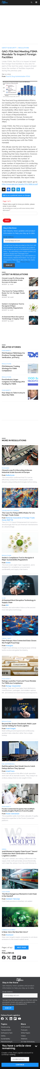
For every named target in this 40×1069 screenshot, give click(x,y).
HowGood (9, 935)
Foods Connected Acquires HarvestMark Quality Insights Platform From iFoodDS (18, 810)
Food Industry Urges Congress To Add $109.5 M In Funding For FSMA (13, 382)
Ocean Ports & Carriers (10, 510)
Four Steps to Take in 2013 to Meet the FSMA (13, 394)
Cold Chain (6, 891)
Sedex (8, 563)
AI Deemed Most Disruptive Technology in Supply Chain (13, 318)
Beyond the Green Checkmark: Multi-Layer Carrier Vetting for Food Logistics (19, 725)
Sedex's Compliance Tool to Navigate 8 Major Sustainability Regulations (13, 306)
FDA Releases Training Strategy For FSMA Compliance (11, 368)
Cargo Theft (6, 638)
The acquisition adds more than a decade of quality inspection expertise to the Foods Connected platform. (20, 818)
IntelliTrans (10, 771)
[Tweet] (18, 189)
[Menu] (36, 2)
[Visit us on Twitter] (9, 957)
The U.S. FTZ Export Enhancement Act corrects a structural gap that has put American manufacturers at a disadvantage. (20, 524)
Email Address (9, 237)
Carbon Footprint (8, 929)
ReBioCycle (10, 475)
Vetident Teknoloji (13, 899)
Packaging (5, 468)
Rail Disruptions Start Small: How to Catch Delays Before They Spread (18, 767)
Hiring (4, 849)
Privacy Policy (25, 262)
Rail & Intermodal (8, 764)
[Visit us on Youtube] (24, 957)
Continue (20, 1065)
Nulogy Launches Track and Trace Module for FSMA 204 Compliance (19, 682)
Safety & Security (9, 48)
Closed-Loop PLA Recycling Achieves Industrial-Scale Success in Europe (13, 280)
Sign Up (9, 265)
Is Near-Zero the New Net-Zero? (15, 932)
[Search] (31, 2)
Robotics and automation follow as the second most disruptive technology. (18, 609)
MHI (7, 605)
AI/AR (4, 598)
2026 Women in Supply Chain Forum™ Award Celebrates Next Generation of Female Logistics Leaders (19, 853)
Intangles (9, 645)
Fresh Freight (11, 728)
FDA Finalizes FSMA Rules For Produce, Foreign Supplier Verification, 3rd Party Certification (13, 355)
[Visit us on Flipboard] (19, 957)
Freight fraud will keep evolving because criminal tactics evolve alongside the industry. (19, 649)
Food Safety (6, 350)
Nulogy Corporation (13, 686)
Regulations (23, 48)
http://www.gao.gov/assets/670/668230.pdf (20, 184)
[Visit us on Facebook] (4, 957)
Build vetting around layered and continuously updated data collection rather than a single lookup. (18, 733)
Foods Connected (12, 814)
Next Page (21, 947)
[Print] (4, 189)
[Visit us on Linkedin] (14, 957)
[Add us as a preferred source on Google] (23, 189)
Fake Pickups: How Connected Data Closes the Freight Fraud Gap (19, 642)
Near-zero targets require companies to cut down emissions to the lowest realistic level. (19, 938)
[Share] (8, 189)
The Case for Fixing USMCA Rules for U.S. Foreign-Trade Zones (13, 293)
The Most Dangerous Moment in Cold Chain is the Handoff (19, 895)
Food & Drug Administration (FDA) (18, 76)
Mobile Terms (11, 262)
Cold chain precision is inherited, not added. (17, 901)
